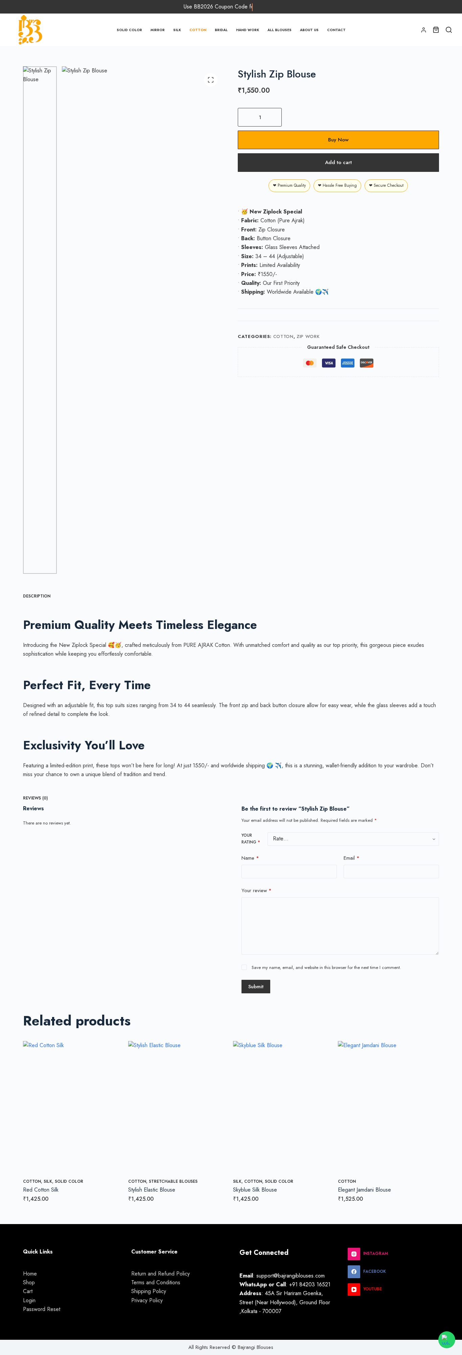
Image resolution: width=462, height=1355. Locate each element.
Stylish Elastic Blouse (151, 1190)
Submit (255, 987)
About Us (309, 29)
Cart (27, 1291)
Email (352, 858)
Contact (336, 29)
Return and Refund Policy (160, 1274)
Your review (256, 891)
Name (250, 858)
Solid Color (129, 29)
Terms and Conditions (155, 1282)
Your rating (250, 838)
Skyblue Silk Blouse (255, 1190)
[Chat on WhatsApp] (446, 1339)
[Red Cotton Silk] (73, 1108)
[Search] (449, 30)
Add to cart (338, 162)
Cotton (197, 29)
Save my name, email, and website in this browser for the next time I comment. (326, 968)
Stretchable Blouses (173, 1181)
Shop (29, 1282)
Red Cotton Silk (41, 1190)
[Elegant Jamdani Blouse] (388, 1108)
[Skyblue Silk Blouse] (283, 1108)
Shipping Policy (148, 1291)
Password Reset (41, 1309)
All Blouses (280, 29)
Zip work (308, 336)
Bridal (221, 29)
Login (29, 1300)
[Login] (423, 29)
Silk (177, 29)
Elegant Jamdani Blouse (364, 1190)
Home (30, 1274)
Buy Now (338, 139)
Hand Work (247, 29)
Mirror (158, 29)
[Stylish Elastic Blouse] (178, 1108)
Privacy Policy (147, 1300)
